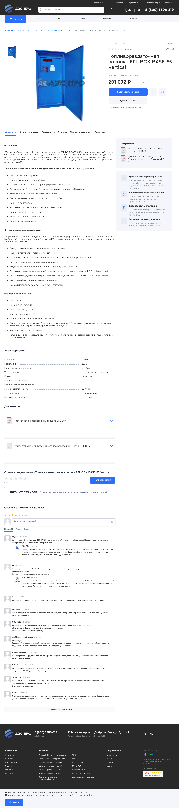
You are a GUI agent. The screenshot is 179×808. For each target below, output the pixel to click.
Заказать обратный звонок (159, 3)
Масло (81, 19)
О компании (97, 3)
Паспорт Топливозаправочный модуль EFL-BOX (40, 421)
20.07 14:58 (35, 577)
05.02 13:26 (23, 692)
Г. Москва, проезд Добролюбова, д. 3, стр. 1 (98, 732)
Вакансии (9, 773)
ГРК (73, 759)
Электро (106, 19)
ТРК (38, 30)
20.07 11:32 (24, 565)
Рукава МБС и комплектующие (52, 755)
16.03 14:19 (32, 652)
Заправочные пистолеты (83, 777)
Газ (60, 19)
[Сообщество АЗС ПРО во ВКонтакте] (151, 733)
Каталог (20, 30)
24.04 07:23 (25, 597)
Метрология (77, 762)
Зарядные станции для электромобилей (49, 778)
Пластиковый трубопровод (51, 762)
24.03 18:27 (27, 622)
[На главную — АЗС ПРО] (19, 8)
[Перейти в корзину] (111, 9)
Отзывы (8, 766)
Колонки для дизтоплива (55, 30)
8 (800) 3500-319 (45, 732)
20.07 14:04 (24, 536)
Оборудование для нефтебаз (51, 766)
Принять (14, 802)
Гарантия (110, 766)
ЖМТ (38, 19)
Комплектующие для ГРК (50, 773)
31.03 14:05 (26, 609)
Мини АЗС (76, 766)
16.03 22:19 (38, 637)
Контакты (133, 19)
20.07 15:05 (35, 546)
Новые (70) (8, 529)
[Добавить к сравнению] (162, 92)
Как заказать (111, 755)
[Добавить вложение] (111, 522)
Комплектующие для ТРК (50, 770)
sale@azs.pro (40, 736)
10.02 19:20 (27, 677)
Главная (9, 30)
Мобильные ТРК (79, 770)
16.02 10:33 (28, 665)
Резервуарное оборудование (52, 759)
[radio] (6, 515)
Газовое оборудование (82, 773)
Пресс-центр (11, 762)
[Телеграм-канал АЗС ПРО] (145, 733)
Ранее (26, 529)
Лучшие (19, 529)
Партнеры (9, 759)
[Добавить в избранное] (153, 92)
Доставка (133, 3)
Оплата (119, 3)
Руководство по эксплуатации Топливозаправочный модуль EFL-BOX (52, 446)
